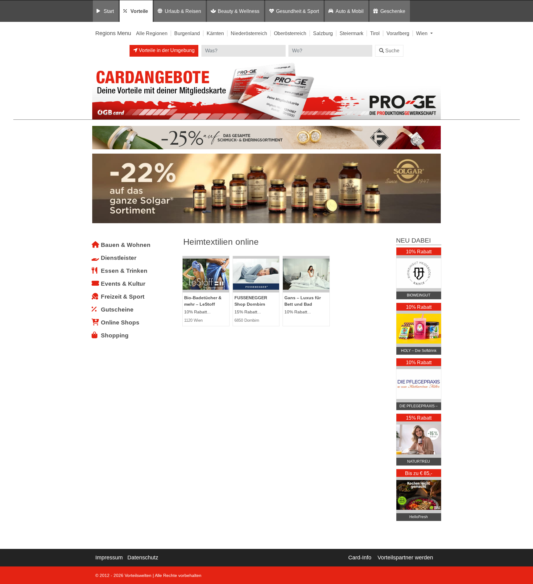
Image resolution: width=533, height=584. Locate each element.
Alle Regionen (151, 33)
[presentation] (98, 190)
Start (109, 11)
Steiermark (351, 33)
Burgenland (187, 33)
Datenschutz (142, 557)
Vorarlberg (397, 33)
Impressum (109, 557)
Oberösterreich (290, 33)
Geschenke (392, 11)
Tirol (375, 33)
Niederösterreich (249, 33)
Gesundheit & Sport (297, 11)
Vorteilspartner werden (405, 557)
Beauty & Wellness (238, 11)
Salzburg (323, 33)
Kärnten (215, 33)
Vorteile (139, 11)
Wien (422, 33)
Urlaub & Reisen (183, 11)
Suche (392, 50)
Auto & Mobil (350, 11)
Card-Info (359, 557)
